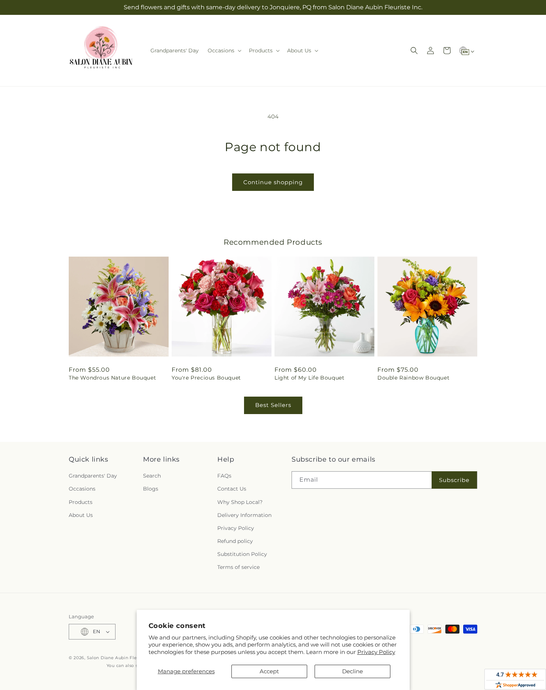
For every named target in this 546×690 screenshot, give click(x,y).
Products (80, 502)
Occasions (82, 488)
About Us (81, 515)
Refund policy (235, 541)
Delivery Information (244, 515)
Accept (269, 671)
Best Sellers (273, 405)
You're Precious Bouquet (206, 377)
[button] (223, 50)
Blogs (150, 488)
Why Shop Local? (240, 502)
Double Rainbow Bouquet (413, 377)
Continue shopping (273, 182)
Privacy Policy (376, 651)
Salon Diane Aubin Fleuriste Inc (122, 657)
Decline (352, 671)
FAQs (224, 475)
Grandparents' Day (93, 475)
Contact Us (231, 488)
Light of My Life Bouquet (309, 377)
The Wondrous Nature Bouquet (112, 377)
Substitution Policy (242, 554)
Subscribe (454, 480)
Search (152, 475)
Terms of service (238, 567)
